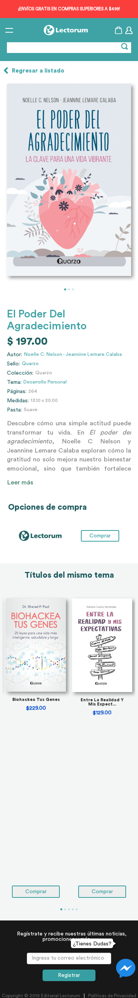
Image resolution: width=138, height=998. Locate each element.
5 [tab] (76, 909)
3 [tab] (73, 289)
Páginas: (16, 391)
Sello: (13, 364)
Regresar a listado (38, 71)
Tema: (14, 382)
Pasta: (14, 410)
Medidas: (18, 400)
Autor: (14, 354)
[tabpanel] (69, 180)
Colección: (20, 373)
